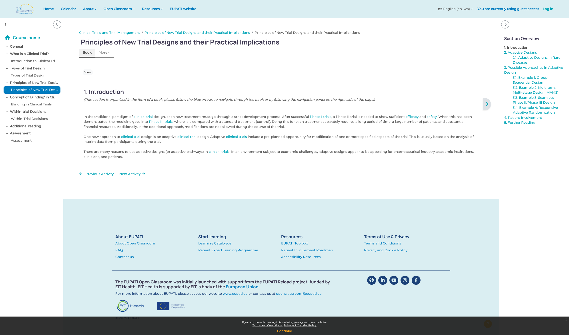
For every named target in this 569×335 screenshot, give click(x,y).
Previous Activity (99, 174)
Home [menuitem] (48, 9)
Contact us (124, 257)
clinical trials (236, 137)
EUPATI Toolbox (294, 243)
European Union (242, 287)
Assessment (20, 133)
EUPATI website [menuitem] (183, 9)
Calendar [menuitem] (68, 9)
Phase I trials (320, 117)
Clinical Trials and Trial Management (109, 32)
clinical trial (143, 117)
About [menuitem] (88, 9)
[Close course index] (57, 24)
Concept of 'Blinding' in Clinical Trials (34, 97)
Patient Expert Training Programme (228, 250)
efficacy (412, 117)
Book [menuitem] (87, 52)
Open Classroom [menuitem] (118, 9)
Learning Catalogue (214, 243)
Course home (26, 37)
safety (432, 117)
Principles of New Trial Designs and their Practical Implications (34, 83)
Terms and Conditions (267, 325)
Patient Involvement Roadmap (307, 250)
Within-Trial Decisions (29, 119)
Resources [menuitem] (151, 9)
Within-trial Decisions (28, 111)
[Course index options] (6, 24)
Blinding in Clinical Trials (31, 104)
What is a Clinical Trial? (29, 54)
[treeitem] (31, 46)
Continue (284, 331)
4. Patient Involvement (523, 117)
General (16, 46)
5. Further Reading (519, 122)
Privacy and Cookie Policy (385, 250)
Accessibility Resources (301, 257)
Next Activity (130, 174)
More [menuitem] (103, 52)
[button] (455, 9)
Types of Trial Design (27, 68)
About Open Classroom (135, 243)
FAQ (119, 250)
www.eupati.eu (235, 293)
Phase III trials (161, 121)
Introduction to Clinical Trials (34, 61)
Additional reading (25, 126)
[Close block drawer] (505, 24)
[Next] (487, 104)
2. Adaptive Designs (520, 52)
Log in (548, 9)
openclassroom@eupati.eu (299, 293)
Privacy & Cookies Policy (300, 325)
